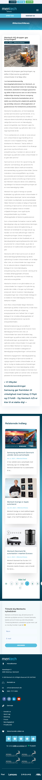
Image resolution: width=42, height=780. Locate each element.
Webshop (7, 717)
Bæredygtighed (9, 722)
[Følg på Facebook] (4, 699)
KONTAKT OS (30, 16)
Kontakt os (7, 711)
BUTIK (29, 2)
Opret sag (7, 714)
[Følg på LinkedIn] (14, 699)
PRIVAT (21, 2)
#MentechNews (19, 42)
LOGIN (12, 2)
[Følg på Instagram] (9, 699)
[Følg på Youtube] (19, 699)
